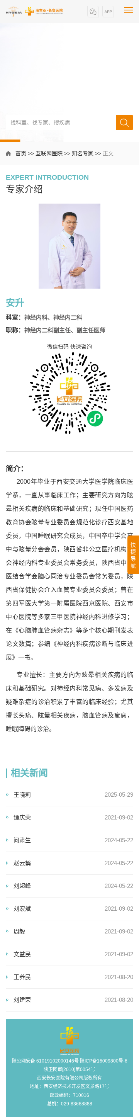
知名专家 (82, 153)
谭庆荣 (22, 817)
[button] (93, 11)
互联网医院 (49, 153)
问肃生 (22, 840)
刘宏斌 (22, 908)
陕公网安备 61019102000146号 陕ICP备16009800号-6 (69, 1061)
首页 (20, 153)
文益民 (22, 954)
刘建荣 (22, 999)
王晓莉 (22, 794)
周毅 (19, 931)
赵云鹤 (22, 863)
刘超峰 (22, 885)
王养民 (22, 977)
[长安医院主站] (34, 11)
